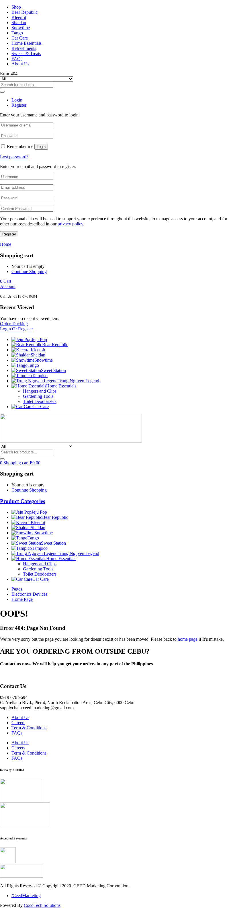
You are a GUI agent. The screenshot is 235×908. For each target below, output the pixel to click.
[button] (5, 281)
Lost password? (14, 156)
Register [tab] (18, 105)
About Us (20, 63)
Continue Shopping (29, 271)
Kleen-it (18, 17)
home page (187, 639)
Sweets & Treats (26, 53)
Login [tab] (16, 100)
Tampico (40, 375)
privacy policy (70, 223)
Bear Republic (24, 12)
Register (9, 234)
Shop (16, 7)
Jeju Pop (39, 339)
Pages (16, 589)
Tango (17, 32)
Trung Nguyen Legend (78, 380)
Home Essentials (26, 43)
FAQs (16, 58)
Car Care (19, 38)
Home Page (22, 599)
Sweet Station (53, 370)
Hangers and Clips (39, 391)
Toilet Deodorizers (39, 401)
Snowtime (20, 27)
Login (41, 147)
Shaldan (18, 22)
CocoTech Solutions (42, 905)
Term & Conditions (28, 727)
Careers (18, 722)
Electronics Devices (29, 594)
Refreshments (23, 48)
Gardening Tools (38, 396)
